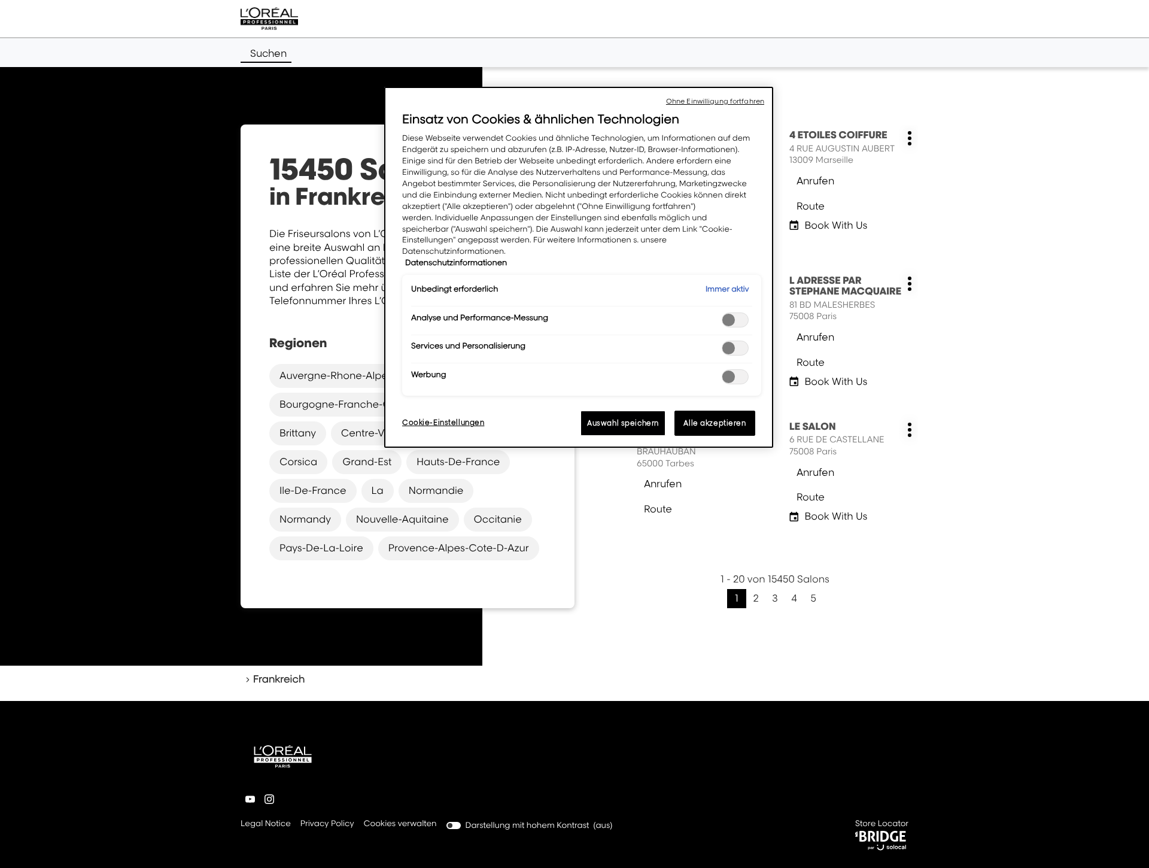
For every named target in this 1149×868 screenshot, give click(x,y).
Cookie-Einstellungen (443, 422)
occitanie (498, 519)
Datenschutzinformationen (456, 263)
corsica (298, 462)
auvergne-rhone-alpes (336, 375)
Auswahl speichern (623, 422)
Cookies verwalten (400, 823)
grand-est (366, 462)
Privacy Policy (327, 824)
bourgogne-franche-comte (347, 404)
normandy (305, 519)
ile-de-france (312, 490)
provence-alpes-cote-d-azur (458, 548)
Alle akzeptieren (714, 422)
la (378, 490)
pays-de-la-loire (321, 548)
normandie (436, 490)
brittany (297, 433)
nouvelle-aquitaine (402, 519)
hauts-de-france (458, 462)
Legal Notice (266, 824)
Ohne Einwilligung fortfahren (715, 101)
